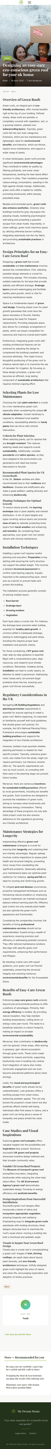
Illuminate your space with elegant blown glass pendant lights (22, 1386)
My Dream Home (29, 1411)
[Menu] (29, 2)
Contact (32, 1433)
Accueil (6, 91)
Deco (7, 58)
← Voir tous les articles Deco (17, 1334)
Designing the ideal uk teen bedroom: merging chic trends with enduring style (25, 1377)
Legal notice (20, 1433)
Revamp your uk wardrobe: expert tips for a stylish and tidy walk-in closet (24, 1368)
